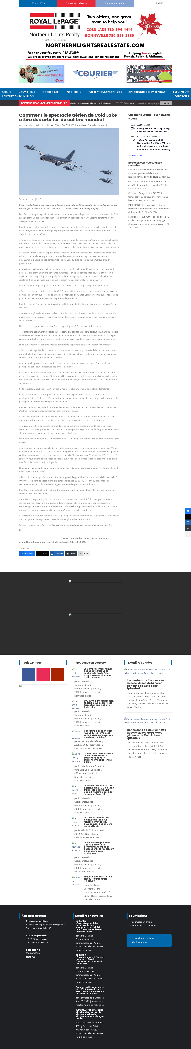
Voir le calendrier (135, 155)
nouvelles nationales (92, 748)
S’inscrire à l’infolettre (76, 3)
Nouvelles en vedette (98, 125)
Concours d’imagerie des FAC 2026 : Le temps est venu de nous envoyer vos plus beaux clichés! (148, 197)
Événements (181, 92)
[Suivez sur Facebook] (136, 3)
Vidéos (138, 707)
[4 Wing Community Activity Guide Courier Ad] (41, 82)
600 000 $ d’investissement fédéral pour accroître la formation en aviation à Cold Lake (147, 185)
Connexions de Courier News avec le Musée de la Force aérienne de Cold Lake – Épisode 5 (146, 734)
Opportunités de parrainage (147, 92)
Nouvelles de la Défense (89, 741)
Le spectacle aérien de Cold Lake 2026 (41, 125)
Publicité (72, 92)
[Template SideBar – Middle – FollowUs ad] (95, 615)
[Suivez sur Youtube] (150, 3)
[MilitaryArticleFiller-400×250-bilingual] (95, 582)
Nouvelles (25, 92)
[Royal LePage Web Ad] (95, 59)
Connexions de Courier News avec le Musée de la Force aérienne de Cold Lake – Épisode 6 (146, 684)
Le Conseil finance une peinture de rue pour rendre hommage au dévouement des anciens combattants (98, 822)
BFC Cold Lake (51, 92)
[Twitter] (188, 517)
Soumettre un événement (144, 925)
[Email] (188, 528)
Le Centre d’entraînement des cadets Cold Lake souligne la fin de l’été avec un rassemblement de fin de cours (148, 173)
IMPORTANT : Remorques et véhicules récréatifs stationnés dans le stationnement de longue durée (149, 208)
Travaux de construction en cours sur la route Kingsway (98, 878)
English (159, 2)
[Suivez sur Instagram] (143, 3)
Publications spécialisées (105, 92)
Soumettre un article (114, 3)
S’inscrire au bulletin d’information (143, 940)
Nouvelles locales (82, 695)
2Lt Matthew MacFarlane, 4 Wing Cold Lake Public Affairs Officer (89, 770)
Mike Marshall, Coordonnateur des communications (83, 685)
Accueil (7, 92)
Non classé (81, 125)
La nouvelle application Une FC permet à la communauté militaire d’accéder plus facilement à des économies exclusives (99, 848)
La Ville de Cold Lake (88, 830)
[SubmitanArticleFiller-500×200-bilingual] (149, 82)
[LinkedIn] (188, 522)
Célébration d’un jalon (18, 96)
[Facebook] (188, 511)
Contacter (182, 96)
